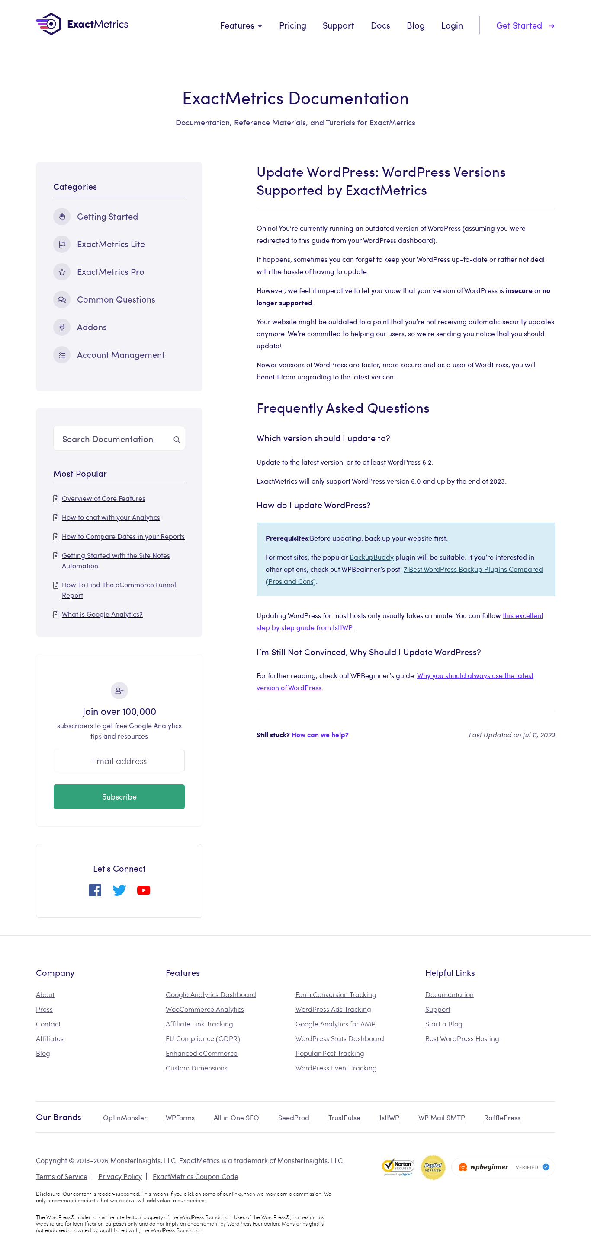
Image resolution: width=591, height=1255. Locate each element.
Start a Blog (444, 1023)
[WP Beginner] (503, 1167)
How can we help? (320, 734)
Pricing (292, 25)
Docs (380, 25)
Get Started (519, 25)
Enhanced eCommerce (202, 1053)
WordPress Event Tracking (336, 1067)
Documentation (449, 994)
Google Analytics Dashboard (211, 994)
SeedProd (293, 1117)
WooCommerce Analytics (205, 1008)
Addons (92, 326)
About (45, 994)
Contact (48, 1023)
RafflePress (502, 1117)
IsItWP (389, 1117)
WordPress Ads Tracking (333, 1008)
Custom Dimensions (197, 1067)
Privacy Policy (120, 1176)
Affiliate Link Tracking (199, 1023)
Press (44, 1008)
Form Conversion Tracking (336, 994)
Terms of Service (61, 1176)
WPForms (180, 1117)
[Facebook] (95, 893)
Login (452, 25)
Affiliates (50, 1038)
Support (338, 25)
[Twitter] (119, 893)
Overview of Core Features (103, 498)
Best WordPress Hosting (462, 1038)
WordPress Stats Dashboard (340, 1038)
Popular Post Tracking (330, 1053)
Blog (416, 25)
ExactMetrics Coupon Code (195, 1176)
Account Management (121, 354)
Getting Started (107, 216)
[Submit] (177, 438)
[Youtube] (144, 893)
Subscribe (119, 796)
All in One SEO (236, 1117)
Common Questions (116, 299)
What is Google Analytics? (102, 613)
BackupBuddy (372, 556)
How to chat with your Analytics (111, 517)
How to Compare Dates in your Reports (123, 536)
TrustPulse (344, 1117)
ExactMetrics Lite (111, 243)
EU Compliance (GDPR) (203, 1038)
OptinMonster (125, 1117)
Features (237, 25)
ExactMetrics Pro (111, 271)
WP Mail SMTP (441, 1117)
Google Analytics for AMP (336, 1023)
